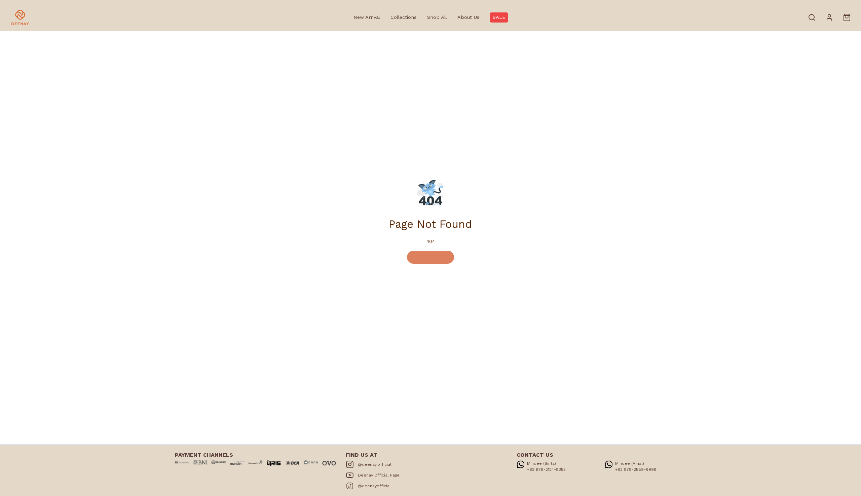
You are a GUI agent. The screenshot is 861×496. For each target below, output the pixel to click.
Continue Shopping (430, 256)
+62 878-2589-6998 (636, 469)
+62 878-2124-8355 (546, 469)
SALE (499, 17)
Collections (403, 17)
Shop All (437, 17)
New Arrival (366, 17)
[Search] (812, 17)
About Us (468, 17)
